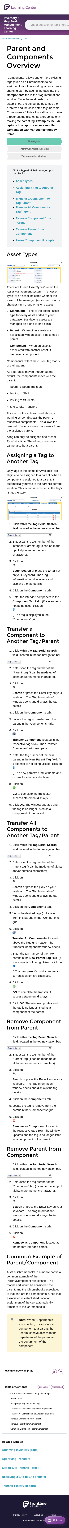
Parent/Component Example (35, 240)
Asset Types (24, 181)
